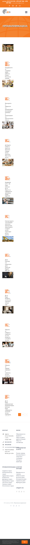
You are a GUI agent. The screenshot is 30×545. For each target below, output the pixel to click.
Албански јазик (20, 475)
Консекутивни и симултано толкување (20, 456)
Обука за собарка (9, 325)
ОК (24, 542)
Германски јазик (20, 480)
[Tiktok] (21, 491)
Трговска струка (6, 484)
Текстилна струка (7, 482)
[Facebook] (16, 491)
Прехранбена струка (8, 481)
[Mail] (24, 491)
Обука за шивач (8, 140)
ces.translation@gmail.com (18, 3)
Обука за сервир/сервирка (9, 361)
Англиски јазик (20, 477)
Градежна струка (7, 471)
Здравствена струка (7, 476)
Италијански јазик (21, 479)
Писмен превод (20, 453)
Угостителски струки (8, 486)
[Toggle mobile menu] (26, 11)
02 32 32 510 (8, 442)
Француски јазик (21, 482)
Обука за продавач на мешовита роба (10, 64)
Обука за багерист (9, 255)
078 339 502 (8, 444)
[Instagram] (19, 491)
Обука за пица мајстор (9, 178)
